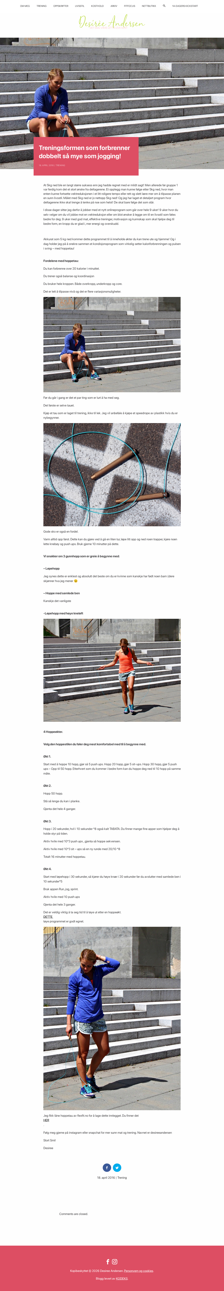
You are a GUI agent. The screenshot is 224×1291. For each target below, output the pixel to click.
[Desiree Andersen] (112, 21)
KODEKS (122, 1278)
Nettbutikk (149, 6)
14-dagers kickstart (185, 6)
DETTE (48, 917)
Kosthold (97, 6)
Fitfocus (129, 6)
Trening (42, 6)
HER (46, 1120)
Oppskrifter (60, 6)
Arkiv (114, 6)
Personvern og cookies (138, 1271)
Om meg (25, 6)
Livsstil (79, 6)
